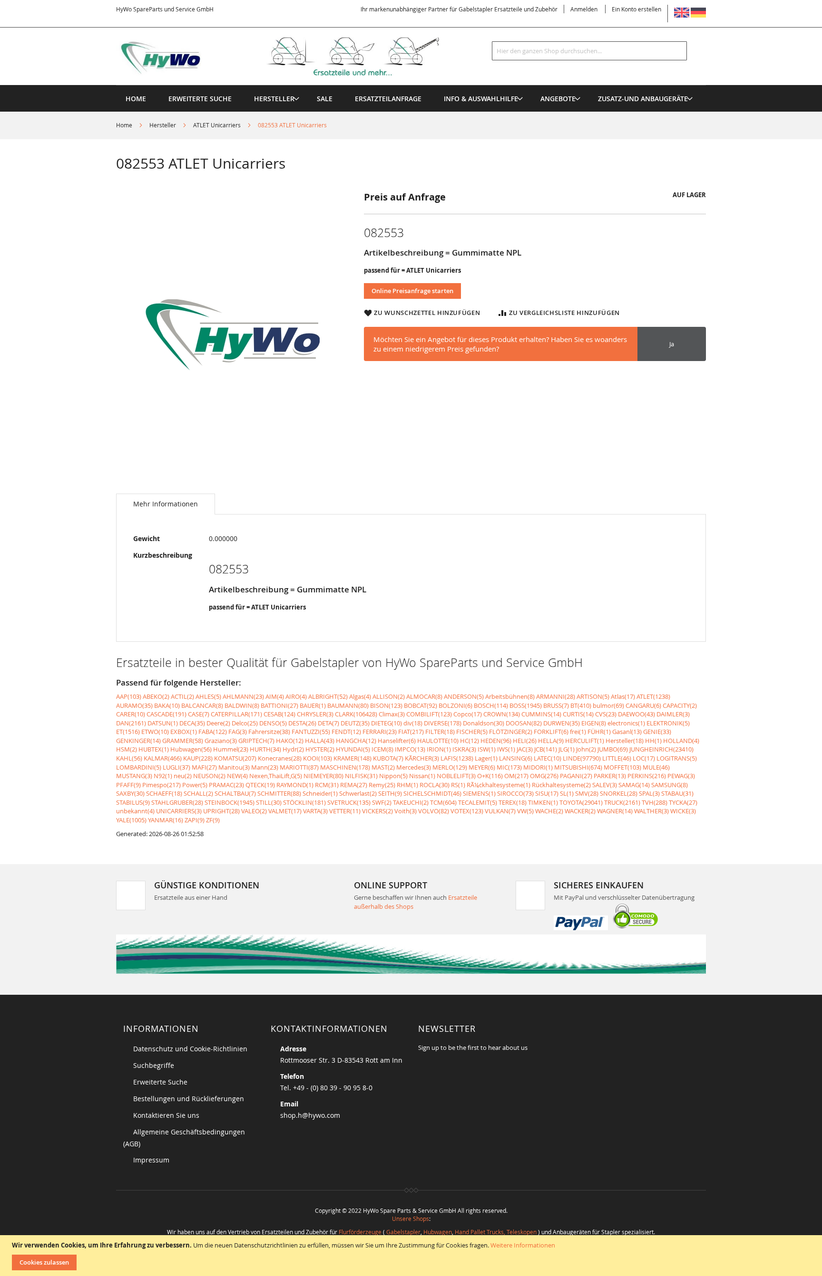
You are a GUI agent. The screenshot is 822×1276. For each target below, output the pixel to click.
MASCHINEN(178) (345, 767)
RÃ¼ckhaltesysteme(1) (498, 785)
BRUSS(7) (556, 705)
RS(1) (458, 785)
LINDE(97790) (582, 758)
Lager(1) (486, 758)
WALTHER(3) (651, 811)
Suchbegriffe (153, 1065)
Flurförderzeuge (360, 1232)
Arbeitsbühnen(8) (510, 696)
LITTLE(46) (616, 758)
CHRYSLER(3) (315, 714)
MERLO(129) (449, 767)
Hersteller (162, 125)
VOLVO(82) (433, 811)
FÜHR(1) (599, 731)
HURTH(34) (265, 749)
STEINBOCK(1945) (229, 802)
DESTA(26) (302, 723)
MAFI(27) (204, 767)
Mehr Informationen (165, 503)
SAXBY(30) (130, 793)
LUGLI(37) (176, 767)
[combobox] (589, 50)
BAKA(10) (167, 705)
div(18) (412, 723)
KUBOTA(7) (388, 758)
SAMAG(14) (634, 785)
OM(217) (516, 775)
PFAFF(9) (128, 785)
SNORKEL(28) (618, 793)
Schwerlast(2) (358, 793)
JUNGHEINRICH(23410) (661, 749)
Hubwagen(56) (191, 749)
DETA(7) (328, 723)
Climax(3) (392, 714)
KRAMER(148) (352, 758)
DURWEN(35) (561, 723)
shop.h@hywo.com (310, 1115)
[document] (412, 1255)
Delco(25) (245, 723)
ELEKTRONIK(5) (668, 723)
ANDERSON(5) (464, 696)
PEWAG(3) (681, 775)
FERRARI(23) (379, 731)
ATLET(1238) (653, 696)
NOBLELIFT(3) (456, 775)
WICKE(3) (683, 811)
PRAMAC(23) (226, 785)
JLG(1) (566, 749)
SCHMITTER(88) (279, 793)
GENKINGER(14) (138, 740)
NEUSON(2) (209, 775)
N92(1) (163, 775)
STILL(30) (269, 802)
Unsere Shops (410, 1218)
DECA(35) (192, 723)
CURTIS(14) (578, 714)
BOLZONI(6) (455, 705)
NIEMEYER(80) (323, 775)
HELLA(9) (551, 740)
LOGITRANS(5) (676, 758)
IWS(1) (506, 749)
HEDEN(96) (495, 740)
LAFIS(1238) (456, 758)
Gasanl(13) (627, 731)
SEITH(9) (390, 793)
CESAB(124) (279, 714)
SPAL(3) (649, 793)
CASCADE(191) (166, 714)
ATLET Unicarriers (217, 125)
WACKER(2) (580, 811)
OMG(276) (544, 775)
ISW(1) (487, 749)
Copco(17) (467, 714)
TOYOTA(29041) (581, 802)
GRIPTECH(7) (256, 740)
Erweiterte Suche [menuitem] (200, 98)
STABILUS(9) (133, 802)
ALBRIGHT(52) (328, 696)
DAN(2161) (131, 723)
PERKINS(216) (646, 775)
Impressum (151, 1159)
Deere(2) (218, 723)
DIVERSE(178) (442, 723)
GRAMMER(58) (182, 740)
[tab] (165, 504)
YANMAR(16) (165, 820)
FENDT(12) (346, 731)
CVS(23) (605, 714)
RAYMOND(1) (294, 785)
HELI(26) (525, 740)
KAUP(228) (198, 758)
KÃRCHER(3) (422, 758)
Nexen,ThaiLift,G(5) (275, 775)
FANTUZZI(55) (311, 731)
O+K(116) (490, 775)
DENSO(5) (273, 723)
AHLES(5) (208, 696)
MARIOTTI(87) (299, 767)
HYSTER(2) (319, 749)
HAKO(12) (289, 740)
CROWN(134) (501, 714)
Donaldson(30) (483, 723)
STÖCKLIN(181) (304, 802)
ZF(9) (213, 820)
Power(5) (194, 785)
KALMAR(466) (163, 758)
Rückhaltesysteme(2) (561, 785)
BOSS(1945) (525, 705)
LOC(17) (644, 758)
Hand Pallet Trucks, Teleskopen (496, 1232)
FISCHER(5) (472, 731)
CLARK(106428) (356, 714)
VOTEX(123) (466, 811)
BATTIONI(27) (279, 705)
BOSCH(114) (491, 705)
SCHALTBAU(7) (235, 793)
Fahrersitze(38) (269, 731)
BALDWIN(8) (242, 705)
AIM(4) (274, 696)
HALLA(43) (319, 740)
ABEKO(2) (156, 696)
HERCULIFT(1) (584, 740)
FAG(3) (237, 731)
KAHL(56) (129, 758)
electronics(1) (626, 723)
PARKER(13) (610, 775)
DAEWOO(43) (636, 714)
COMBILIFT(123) (429, 714)
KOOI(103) (317, 758)
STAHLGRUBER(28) (177, 802)
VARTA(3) (315, 811)
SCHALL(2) (198, 793)
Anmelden (583, 9)
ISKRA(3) (464, 749)
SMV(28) (586, 793)
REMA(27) (353, 785)
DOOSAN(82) (524, 723)
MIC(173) (509, 767)
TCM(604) (443, 802)
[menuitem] (274, 98)
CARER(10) (130, 714)
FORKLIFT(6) (551, 731)
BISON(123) (386, 705)
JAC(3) (525, 749)
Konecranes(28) (280, 758)
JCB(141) (545, 749)
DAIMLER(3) (673, 714)
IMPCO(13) (410, 749)
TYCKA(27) (683, 802)
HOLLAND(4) (681, 740)
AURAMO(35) (134, 705)
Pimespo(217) (161, 785)
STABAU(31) (677, 793)
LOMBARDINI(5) (138, 767)
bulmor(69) (608, 705)
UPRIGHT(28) (221, 811)
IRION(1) (439, 749)
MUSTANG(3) (134, 775)
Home (124, 125)
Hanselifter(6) (397, 740)
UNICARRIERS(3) (179, 811)
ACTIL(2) (182, 696)
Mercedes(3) (413, 767)
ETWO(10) (155, 731)
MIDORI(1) (538, 767)
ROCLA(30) (435, 785)
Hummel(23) (230, 749)
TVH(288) (654, 802)
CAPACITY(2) (680, 705)
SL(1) (567, 793)
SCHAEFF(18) (164, 793)
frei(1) (578, 731)
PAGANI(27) (576, 775)
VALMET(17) (285, 811)
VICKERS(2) (377, 811)
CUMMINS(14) (541, 714)
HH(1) (653, 740)
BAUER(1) (313, 705)
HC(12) (469, 740)
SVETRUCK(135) (349, 802)
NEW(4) (237, 775)
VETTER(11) (345, 811)
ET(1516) (128, 731)
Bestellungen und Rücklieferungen (188, 1098)
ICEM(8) (382, 749)
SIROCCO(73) (515, 793)
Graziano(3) (221, 740)
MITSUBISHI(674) (578, 767)
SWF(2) (381, 802)
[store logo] (293, 56)
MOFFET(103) (622, 767)
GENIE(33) (657, 731)
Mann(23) (264, 767)
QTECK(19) (260, 785)
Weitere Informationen (522, 1245)
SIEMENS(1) (479, 793)
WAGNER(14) (615, 811)
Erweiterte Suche (160, 1081)
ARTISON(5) (593, 696)
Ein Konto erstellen (636, 9)
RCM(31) (327, 785)
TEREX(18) (513, 802)
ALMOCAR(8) (424, 696)
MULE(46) (656, 767)
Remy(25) (382, 785)
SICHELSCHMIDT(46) (432, 793)
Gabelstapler (403, 1232)
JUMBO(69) (612, 749)
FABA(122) (212, 731)
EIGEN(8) (593, 723)
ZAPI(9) (195, 820)
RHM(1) (407, 785)
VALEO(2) (254, 811)
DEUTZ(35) (355, 723)
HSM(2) (126, 749)
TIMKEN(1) (543, 802)
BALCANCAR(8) (202, 705)
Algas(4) (360, 696)
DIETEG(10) (386, 723)
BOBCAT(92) (420, 705)
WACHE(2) (549, 811)
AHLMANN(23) (243, 696)
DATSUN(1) (162, 723)
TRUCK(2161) (622, 802)
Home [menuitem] (136, 98)
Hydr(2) (293, 749)
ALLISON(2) (388, 696)
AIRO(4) (296, 696)
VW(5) (525, 811)
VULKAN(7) (500, 811)
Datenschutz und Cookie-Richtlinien (190, 1048)
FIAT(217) (411, 731)
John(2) (586, 749)
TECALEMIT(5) (477, 802)
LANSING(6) (515, 758)
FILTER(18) (440, 731)
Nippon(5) (393, 775)
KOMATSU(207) (235, 758)
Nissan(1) (422, 775)
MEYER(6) (482, 767)
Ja (671, 344)
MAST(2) (383, 767)
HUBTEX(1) (153, 749)
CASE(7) (198, 714)
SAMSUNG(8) (669, 785)
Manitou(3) (234, 767)
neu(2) (183, 775)
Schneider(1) (320, 793)
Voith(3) (405, 811)
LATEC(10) (547, 758)
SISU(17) (546, 793)
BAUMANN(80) (348, 705)
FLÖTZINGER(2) (510, 731)
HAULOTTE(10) (438, 740)
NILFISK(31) (361, 775)
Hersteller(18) (625, 740)
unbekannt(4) (135, 811)
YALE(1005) (131, 820)
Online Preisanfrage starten (412, 290)
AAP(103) (128, 696)
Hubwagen (437, 1232)
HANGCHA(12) (356, 740)
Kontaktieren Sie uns (166, 1115)
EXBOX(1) (183, 731)
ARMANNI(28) (555, 696)
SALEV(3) (604, 785)
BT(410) (580, 705)
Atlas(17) (623, 696)
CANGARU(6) (643, 705)
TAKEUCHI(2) (411, 802)
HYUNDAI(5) (353, 749)
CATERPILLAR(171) (236, 714)
